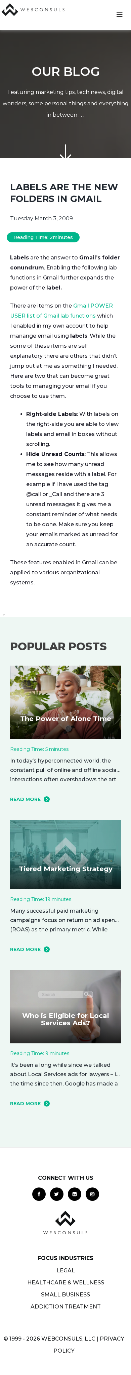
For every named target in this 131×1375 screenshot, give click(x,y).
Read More (25, 799)
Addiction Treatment (66, 1306)
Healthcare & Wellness (65, 1282)
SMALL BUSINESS (65, 1294)
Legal (65, 1270)
